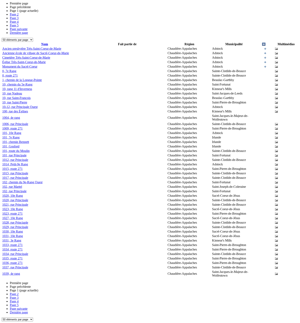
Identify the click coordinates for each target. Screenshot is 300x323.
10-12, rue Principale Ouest (20, 107)
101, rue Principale (14, 155)
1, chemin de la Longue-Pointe (22, 80)
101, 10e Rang (11, 133)
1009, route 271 (12, 128)
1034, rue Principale (15, 254)
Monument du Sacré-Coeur (19, 66)
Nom (44, 44)
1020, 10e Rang (12, 195)
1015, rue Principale (15, 173)
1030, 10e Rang (12, 231)
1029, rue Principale (15, 227)
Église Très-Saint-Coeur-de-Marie (24, 62)
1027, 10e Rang (12, 218)
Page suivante (19, 29)
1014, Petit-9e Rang (15, 164)
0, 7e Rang (9, 71)
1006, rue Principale (15, 124)
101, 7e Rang (11, 137)
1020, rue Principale (15, 200)
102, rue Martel (12, 186)
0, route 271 (10, 75)
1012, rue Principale (15, 160)
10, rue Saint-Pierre (14, 102)
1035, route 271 (12, 258)
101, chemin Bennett (15, 142)
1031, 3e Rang (11, 240)
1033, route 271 (12, 245)
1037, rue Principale (15, 267)
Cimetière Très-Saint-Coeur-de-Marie (26, 57)
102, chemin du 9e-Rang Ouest (22, 182)
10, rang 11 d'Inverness (17, 89)
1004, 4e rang (11, 117)
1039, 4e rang (11, 273)
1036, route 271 (12, 263)
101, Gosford (10, 146)
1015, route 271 (12, 168)
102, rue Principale (14, 191)
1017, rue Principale (15, 177)
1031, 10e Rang (12, 236)
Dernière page (19, 32)
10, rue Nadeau (12, 93)
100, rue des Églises (15, 111)
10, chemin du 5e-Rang (17, 84)
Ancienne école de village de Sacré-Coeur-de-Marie (35, 53)
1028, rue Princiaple (15, 222)
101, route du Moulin (16, 151)
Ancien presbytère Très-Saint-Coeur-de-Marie (31, 48)
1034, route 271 (12, 249)
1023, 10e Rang (12, 209)
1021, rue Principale (15, 204)
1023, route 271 (12, 213)
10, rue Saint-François (16, 98)
